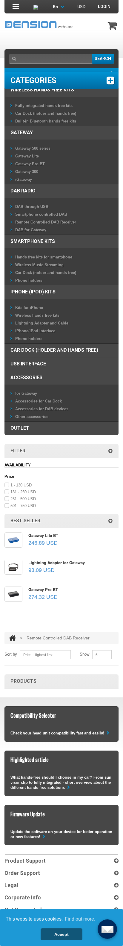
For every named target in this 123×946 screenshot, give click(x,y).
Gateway (21, 132)
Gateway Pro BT (30, 164)
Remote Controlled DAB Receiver (45, 222)
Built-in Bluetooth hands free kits (45, 121)
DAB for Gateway (30, 230)
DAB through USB (31, 206)
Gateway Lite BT (43, 535)
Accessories (26, 377)
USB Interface (28, 364)
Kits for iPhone (29, 307)
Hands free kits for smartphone (43, 257)
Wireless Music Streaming (39, 265)
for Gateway (26, 393)
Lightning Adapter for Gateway (56, 562)
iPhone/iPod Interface (35, 331)
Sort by (10, 654)
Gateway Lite (27, 156)
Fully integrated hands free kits (44, 105)
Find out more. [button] (80, 918)
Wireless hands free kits (42, 90)
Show (84, 654)
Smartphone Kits (32, 241)
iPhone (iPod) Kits (33, 292)
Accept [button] (61, 934)
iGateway (23, 179)
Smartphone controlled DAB (41, 214)
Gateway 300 (26, 171)
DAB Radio (23, 191)
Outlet (19, 428)
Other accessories (31, 416)
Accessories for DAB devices (41, 409)
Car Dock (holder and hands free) (45, 113)
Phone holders (28, 280)
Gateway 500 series (32, 148)
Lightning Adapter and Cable (41, 323)
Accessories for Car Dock (38, 401)
